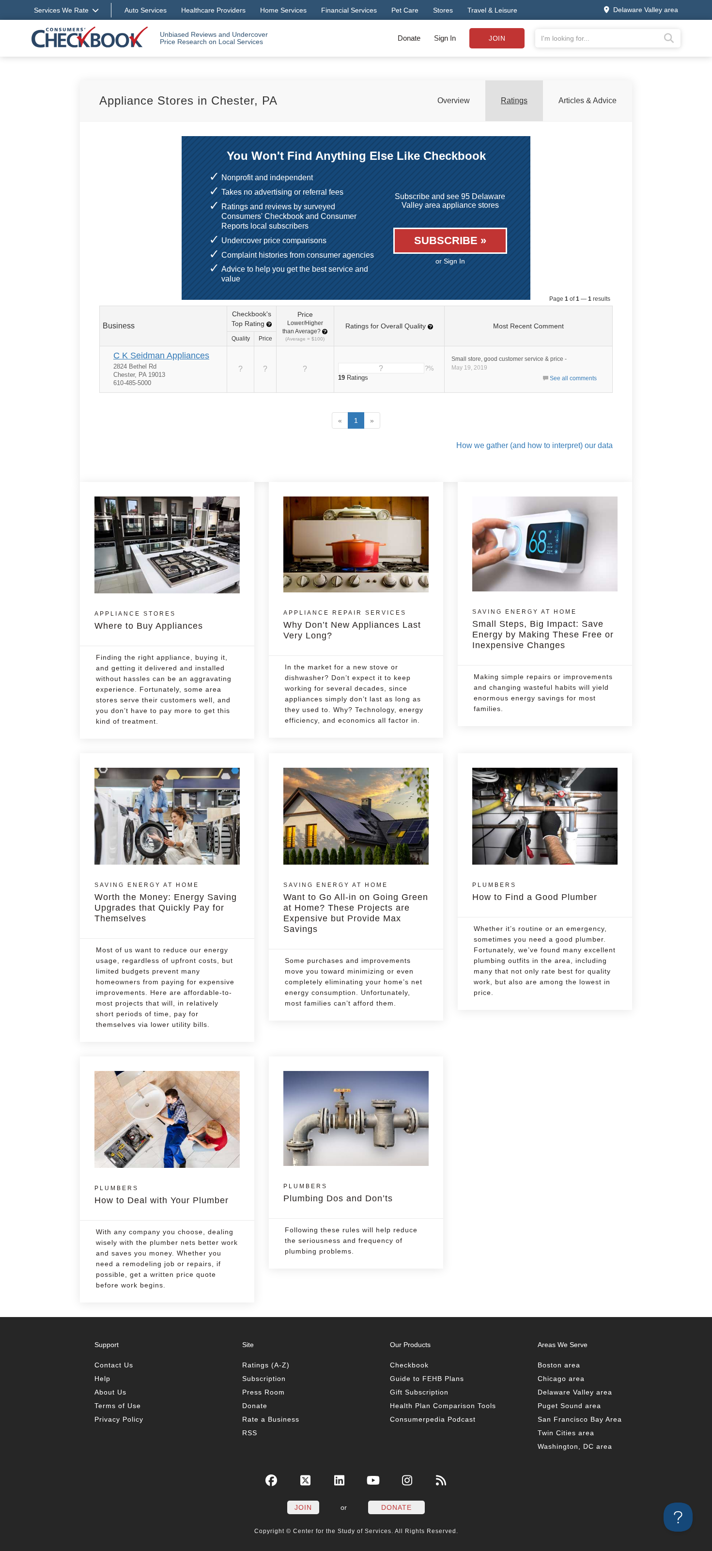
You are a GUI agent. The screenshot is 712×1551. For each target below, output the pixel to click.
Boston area (559, 1365)
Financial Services (349, 10)
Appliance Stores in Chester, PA (188, 100)
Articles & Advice (587, 100)
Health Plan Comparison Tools (443, 1406)
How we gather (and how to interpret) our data (534, 445)
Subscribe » (450, 240)
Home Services (283, 10)
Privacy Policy (118, 1419)
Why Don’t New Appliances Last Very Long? (352, 624)
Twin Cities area (566, 1433)
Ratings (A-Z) (266, 1365)
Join (497, 38)
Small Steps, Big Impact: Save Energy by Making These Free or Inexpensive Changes (543, 629)
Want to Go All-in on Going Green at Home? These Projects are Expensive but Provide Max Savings (355, 908)
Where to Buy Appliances (148, 620)
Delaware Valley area (575, 1392)
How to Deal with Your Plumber (161, 1195)
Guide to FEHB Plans (427, 1378)
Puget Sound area (569, 1406)
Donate (409, 38)
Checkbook (409, 1365)
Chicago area (561, 1378)
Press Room (263, 1392)
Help (102, 1378)
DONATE (396, 1507)
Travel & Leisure (492, 10)
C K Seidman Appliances (161, 355)
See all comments (573, 378)
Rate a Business (270, 1419)
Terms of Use (117, 1406)
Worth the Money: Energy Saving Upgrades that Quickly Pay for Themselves (165, 902)
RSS (249, 1433)
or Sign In (450, 261)
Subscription (264, 1378)
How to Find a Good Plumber (534, 892)
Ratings (514, 100)
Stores (443, 10)
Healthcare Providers (213, 10)
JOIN (303, 1507)
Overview (453, 100)
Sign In (445, 38)
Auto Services (145, 10)
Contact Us (113, 1365)
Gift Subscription (419, 1392)
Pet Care (404, 10)
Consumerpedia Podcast (433, 1419)
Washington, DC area (575, 1446)
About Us (110, 1392)
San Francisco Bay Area (580, 1419)
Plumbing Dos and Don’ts (338, 1193)
